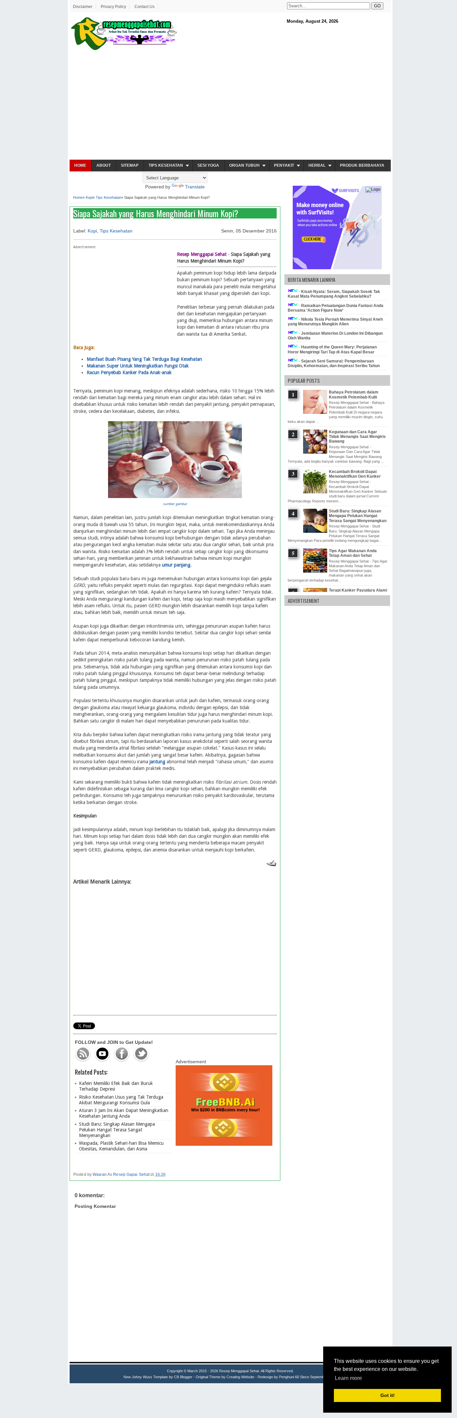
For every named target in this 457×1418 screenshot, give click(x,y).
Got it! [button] (387, 1395)
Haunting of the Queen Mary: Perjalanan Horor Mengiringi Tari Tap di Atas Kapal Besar (332, 349)
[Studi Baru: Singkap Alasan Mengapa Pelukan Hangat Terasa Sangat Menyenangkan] (316, 531)
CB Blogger (183, 1377)
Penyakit (284, 165)
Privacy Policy (113, 6)
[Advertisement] (230, 105)
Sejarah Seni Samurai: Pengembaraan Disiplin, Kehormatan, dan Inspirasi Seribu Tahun (334, 363)
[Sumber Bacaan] (271, 865)
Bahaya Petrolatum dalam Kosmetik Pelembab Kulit (353, 394)
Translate (195, 186)
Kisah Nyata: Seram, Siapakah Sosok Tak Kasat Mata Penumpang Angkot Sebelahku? (334, 294)
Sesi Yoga (208, 165)
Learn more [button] (348, 1378)
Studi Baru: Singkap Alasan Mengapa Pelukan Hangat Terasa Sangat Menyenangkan (117, 1129)
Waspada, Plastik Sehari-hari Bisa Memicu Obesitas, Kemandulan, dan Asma (121, 1145)
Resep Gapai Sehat (131, 1174)
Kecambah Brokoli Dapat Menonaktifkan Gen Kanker (355, 474)
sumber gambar (175, 504)
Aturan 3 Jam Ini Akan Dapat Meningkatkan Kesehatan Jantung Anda (123, 1113)
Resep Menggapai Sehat (239, 1371)
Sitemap (130, 165)
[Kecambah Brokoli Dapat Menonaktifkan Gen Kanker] (316, 492)
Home (80, 165)
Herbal (317, 165)
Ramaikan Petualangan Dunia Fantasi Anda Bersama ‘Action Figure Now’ (335, 308)
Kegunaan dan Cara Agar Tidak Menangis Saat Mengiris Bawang (357, 437)
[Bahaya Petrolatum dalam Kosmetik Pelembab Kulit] (316, 412)
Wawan (100, 1174)
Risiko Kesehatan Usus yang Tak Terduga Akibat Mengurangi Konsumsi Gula (121, 1099)
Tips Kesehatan (166, 165)
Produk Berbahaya (362, 165)
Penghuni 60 (289, 1377)
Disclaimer (82, 6)
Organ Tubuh (244, 165)
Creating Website (240, 1377)
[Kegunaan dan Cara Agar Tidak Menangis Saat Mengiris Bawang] (316, 452)
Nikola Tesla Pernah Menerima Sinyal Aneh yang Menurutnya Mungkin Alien (335, 321)
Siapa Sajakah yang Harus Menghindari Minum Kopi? (155, 213)
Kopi (89, 197)
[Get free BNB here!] (224, 1144)
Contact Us (144, 6)
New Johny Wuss (137, 1377)
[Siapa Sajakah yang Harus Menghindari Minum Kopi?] (175, 496)
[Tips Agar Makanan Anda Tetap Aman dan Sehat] (316, 571)
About (103, 165)
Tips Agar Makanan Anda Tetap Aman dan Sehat (353, 553)
